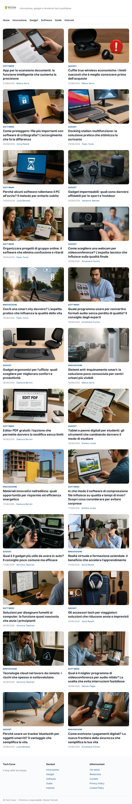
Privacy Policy (97, 783)
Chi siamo (95, 769)
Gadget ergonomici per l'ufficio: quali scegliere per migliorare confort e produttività (30, 374)
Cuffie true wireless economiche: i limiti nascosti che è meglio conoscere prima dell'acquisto (97, 74)
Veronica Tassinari (25, 564)
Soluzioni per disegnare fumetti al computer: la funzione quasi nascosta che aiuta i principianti (31, 617)
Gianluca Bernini (24, 382)
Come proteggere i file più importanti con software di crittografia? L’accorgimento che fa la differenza (33, 135)
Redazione (95, 774)
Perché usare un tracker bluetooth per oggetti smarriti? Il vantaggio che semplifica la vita (31, 738)
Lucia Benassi (23, 200)
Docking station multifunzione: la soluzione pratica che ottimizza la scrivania (93, 135)
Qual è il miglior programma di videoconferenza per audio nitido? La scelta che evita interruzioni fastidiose (96, 677)
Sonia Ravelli (23, 144)
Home (6, 20)
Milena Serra (22, 83)
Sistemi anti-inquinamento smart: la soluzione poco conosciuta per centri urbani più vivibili (95, 374)
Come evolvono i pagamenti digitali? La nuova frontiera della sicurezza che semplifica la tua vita (97, 738)
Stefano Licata (89, 443)
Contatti (94, 778)
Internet (69, 20)
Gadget (34, 20)
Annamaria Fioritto (91, 261)
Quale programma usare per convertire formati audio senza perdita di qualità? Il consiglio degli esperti (97, 313)
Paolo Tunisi (88, 144)
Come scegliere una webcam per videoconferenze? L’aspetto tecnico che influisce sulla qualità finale (97, 252)
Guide (58, 20)
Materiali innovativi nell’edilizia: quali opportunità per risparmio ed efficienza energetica (32, 495)
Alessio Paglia (88, 686)
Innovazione (20, 20)
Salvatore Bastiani (91, 200)
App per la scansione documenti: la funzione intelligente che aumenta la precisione (29, 74)
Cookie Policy (97, 787)
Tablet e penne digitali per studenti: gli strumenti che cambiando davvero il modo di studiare (96, 435)
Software (46, 20)
